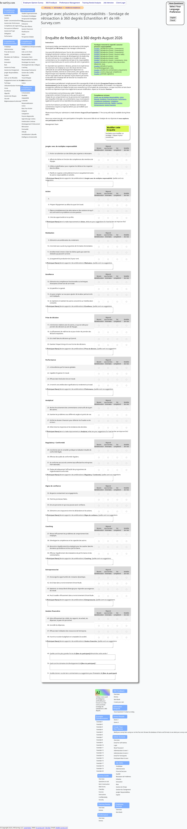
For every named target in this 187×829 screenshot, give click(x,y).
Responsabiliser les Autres (30, 60)
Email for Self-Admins (120, 743)
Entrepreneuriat (99, 105)
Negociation (25, 75)
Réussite (96, 99)
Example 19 (100, 768)
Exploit (6, 75)
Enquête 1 (97, 49)
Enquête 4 (97, 54)
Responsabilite (26, 54)
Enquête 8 (97, 62)
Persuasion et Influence (11, 28)
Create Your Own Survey (118, 728)
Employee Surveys (119, 805)
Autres (24, 83)
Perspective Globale (28, 37)
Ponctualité (25, 129)
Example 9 (100, 742)
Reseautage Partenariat (29, 70)
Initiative (7, 60)
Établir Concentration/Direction (13, 21)
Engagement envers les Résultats (14, 80)
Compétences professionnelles (10, 42)
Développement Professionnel (31, 124)
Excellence (7, 91)
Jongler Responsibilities (11, 73)
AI (98, 692)
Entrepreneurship (27, 21)
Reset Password (118, 748)
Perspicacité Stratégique (29, 19)
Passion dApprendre (28, 116)
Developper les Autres (28, 62)
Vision (23, 34)
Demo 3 (116, 722)
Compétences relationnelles (26, 42)
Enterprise (25, 24)
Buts (5, 65)
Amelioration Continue (28, 121)
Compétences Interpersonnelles (31, 47)
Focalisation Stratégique (29, 16)
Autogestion (25, 114)
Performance (8, 36)
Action (23, 106)
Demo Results (118, 716)
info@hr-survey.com (62, 828)
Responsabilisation (27, 103)
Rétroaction (25, 127)
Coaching (24, 67)
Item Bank (117, 699)
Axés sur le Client (27, 52)
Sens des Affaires (27, 26)
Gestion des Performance (12, 23)
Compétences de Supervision (13, 26)
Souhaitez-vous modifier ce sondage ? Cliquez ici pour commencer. (115, 132)
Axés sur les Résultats (10, 78)
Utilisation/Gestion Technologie (13, 86)
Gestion (6, 18)
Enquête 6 (97, 58)
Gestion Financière (110, 105)
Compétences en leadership (9, 11)
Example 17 (100, 763)
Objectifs (7, 93)
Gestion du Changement (11, 70)
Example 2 (100, 724)
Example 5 (100, 732)
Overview (116, 694)
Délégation (7, 34)
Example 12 (100, 750)
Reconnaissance (26, 80)
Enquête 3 (97, 52)
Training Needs (104, 804)
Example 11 (100, 748)
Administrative (8, 49)
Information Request (117, 708)
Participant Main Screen (121, 758)
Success (101, 792)
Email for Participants (120, 756)
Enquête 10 (97, 70)
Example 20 (100, 771)
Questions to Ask (104, 781)
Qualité (6, 54)
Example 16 (100, 761)
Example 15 (100, 758)
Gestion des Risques (10, 96)
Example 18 (100, 766)
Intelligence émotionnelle (29, 137)
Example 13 (100, 753)
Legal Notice (27, 828)
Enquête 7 (97, 60)
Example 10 (100, 745)
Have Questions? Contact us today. (124, 712)
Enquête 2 (97, 50)
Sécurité (6, 99)
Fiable (23, 49)
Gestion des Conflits (28, 73)
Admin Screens (119, 737)
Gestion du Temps (9, 67)
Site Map (48, 828)
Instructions (102, 794)
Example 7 (100, 737)
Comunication (26, 93)
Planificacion (25, 32)
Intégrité (24, 111)
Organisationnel (27, 10)
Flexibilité (24, 95)
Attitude (24, 132)
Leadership (7, 15)
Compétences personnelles (26, 89)
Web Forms (102, 787)
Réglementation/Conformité (12, 101)
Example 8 (100, 740)
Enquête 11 (97, 72)
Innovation (7, 62)
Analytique (7, 47)
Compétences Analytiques (102, 101)
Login (115, 745)
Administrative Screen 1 (121, 750)
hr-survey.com (40, 828)
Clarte (6, 88)
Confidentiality (103, 797)
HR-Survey (47, 8)
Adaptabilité (25, 98)
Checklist (101, 789)
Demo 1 (116, 720)
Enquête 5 (97, 56)
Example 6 (100, 735)
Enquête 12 (97, 74)
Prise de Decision (9, 52)
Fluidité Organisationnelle (29, 13)
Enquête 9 (97, 66)
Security (101, 800)
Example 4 (100, 729)
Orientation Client (27, 57)
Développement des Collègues (31, 65)
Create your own (119, 702)
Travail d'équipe (26, 78)
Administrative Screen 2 (121, 753)
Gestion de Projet (9, 31)
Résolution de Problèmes (11, 57)
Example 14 (100, 755)
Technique (7, 83)
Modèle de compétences (72, 8)
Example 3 (100, 727)
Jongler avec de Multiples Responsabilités (106, 97)
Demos (116, 697)
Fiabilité (113, 103)
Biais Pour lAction (27, 108)
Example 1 (100, 722)
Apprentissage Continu (28, 119)
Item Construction (104, 784)
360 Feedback (58, 8)
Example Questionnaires (102, 717)
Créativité (24, 101)
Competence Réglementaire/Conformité (106, 102)
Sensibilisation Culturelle (29, 134)
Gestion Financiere (27, 29)
